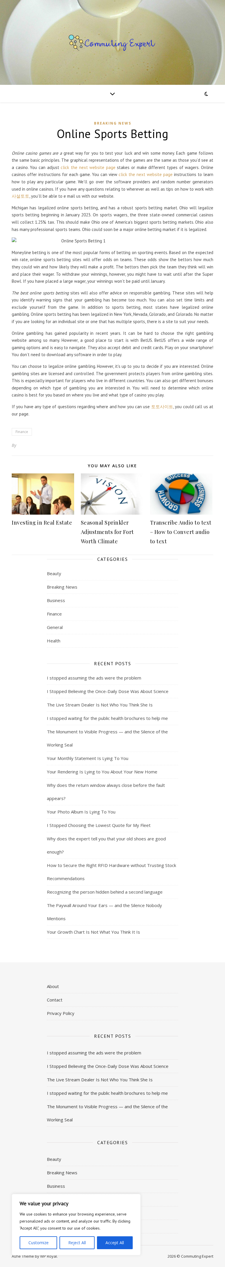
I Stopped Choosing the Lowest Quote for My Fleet (99, 825)
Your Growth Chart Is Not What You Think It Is (93, 932)
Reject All (77, 1242)
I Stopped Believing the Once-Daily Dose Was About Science (107, 691)
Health (53, 641)
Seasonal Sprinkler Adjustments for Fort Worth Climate (107, 532)
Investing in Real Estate (42, 522)
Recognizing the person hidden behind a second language (105, 892)
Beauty (54, 573)
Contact (54, 1000)
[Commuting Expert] (112, 42)
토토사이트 (162, 406)
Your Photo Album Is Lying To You (81, 812)
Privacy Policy (60, 1013)
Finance (22, 431)
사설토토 (20, 196)
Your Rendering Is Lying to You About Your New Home (102, 772)
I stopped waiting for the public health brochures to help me (107, 718)
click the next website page (88, 167)
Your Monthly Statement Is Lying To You (87, 758)
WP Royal (48, 1256)
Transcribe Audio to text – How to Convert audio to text (181, 532)
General (55, 627)
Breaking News (112, 123)
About (53, 986)
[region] (76, 1224)
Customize (38, 1242)
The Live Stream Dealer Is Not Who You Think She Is (100, 705)
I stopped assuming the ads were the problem (94, 678)
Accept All (114, 1242)
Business (56, 600)
